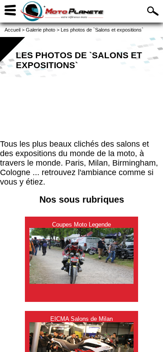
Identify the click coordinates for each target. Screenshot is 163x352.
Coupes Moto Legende (81, 224)
